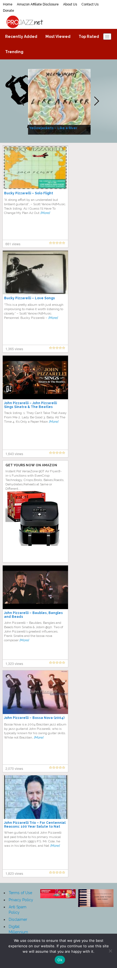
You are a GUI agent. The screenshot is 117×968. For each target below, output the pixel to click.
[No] (110, 951)
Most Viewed (57, 36)
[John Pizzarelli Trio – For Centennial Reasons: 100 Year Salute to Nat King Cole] (35, 797)
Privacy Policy (21, 900)
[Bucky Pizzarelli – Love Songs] (35, 272)
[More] (45, 213)
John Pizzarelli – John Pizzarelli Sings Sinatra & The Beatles (30, 405)
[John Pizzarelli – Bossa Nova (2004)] (35, 692)
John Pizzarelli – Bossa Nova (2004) (34, 718)
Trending (14, 52)
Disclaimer (18, 919)
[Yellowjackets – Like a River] (60, 101)
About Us (70, 4)
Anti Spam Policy (17, 910)
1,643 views (14, 453)
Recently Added (21, 36)
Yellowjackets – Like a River (53, 128)
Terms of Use (20, 893)
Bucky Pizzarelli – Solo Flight (28, 193)
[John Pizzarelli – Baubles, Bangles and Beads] (35, 587)
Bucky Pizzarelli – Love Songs (29, 298)
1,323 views (14, 663)
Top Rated (89, 36)
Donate (8, 11)
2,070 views (14, 768)
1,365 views (14, 348)
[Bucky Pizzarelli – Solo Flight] (35, 167)
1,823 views (14, 873)
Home (8, 4)
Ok (59, 960)
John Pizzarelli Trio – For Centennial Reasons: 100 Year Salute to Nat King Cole (35, 826)
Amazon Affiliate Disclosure (38, 4)
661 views (12, 243)
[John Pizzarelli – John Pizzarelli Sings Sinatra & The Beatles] (35, 377)
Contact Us (89, 4)
